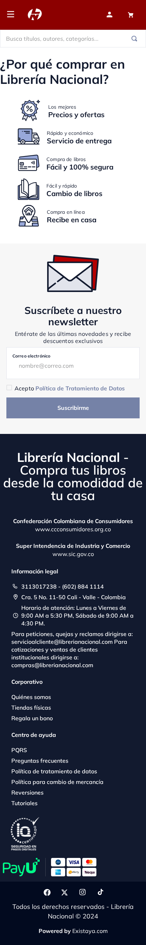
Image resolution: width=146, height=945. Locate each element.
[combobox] (73, 38)
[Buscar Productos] (135, 38)
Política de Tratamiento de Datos (80, 388)
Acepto (70, 388)
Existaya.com (90, 930)
